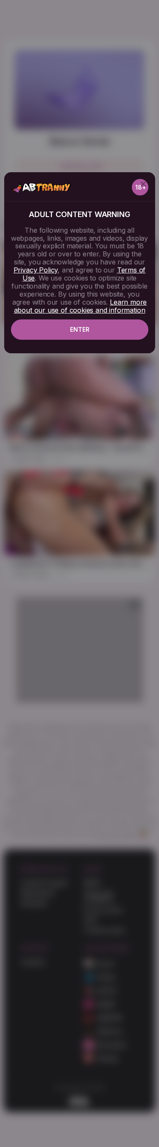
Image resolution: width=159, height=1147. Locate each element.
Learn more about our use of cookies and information (80, 306)
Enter (79, 329)
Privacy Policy (36, 270)
